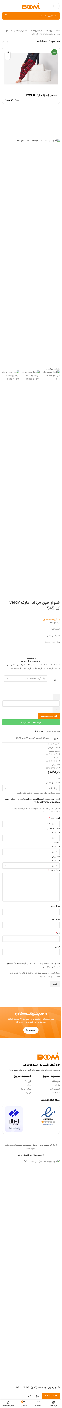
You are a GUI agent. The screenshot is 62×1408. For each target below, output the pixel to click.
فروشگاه (56, 1081)
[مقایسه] (37, 1396)
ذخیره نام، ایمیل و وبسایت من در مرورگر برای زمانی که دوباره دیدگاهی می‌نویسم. (33, 965)
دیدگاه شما (54, 870)
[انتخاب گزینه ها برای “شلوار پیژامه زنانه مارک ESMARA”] (7, 52)
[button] (7, 42)
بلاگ (57, 1085)
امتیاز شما (54, 818)
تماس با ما (55, 1088)
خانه (58, 30)
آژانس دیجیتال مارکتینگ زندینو (31, 1155)
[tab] (53, 732)
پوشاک (48, 30)
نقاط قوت (55, 906)
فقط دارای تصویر (52, 782)
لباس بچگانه (36, 30)
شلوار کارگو (49, 668)
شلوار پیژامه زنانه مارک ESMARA (41, 95)
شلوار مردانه (38, 668)
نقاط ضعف (55, 919)
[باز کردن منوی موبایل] (56, 6)
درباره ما (56, 1092)
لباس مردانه (16, 668)
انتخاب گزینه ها (51, 1395)
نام (58, 933)
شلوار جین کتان (20, 30)
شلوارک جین (27, 668)
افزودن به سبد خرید (49, 716)
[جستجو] (6, 16)
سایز (56, 679)
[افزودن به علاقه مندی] (7, 57)
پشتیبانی (56, 856)
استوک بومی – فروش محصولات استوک (33, 1145)
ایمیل (56, 946)
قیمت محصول (53, 828)
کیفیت (57, 842)
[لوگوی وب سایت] (31, 6)
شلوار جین (21, 664)
